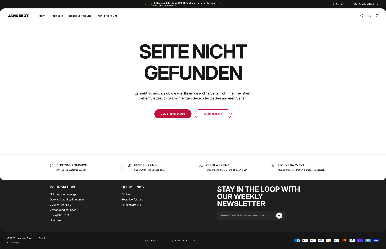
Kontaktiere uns (131, 204)
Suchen (126, 194)
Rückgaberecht (59, 215)
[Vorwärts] (220, 4)
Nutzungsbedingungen (64, 194)
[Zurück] (146, 4)
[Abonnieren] (279, 216)
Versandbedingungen (63, 209)
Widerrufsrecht (13, 243)
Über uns (55, 220)
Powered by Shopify (37, 238)
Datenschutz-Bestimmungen (67, 199)
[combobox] (340, 4)
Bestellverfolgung (132, 199)
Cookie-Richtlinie (60, 204)
